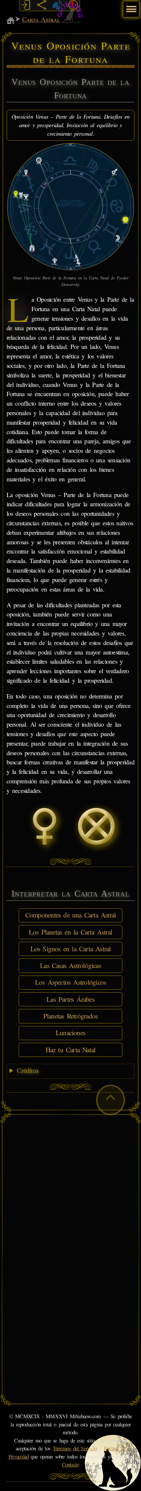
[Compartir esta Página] (41, 5)
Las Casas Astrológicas (70, 965)
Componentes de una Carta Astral (70, 914)
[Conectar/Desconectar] (25, 5)
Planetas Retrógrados (70, 1015)
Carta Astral (41, 19)
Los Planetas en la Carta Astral (70, 932)
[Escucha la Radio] (57, 5)
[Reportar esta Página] (73, 5)
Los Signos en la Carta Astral (70, 948)
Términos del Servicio (75, 1448)
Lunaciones (70, 1032)
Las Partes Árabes (70, 999)
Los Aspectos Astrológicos (70, 982)
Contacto (70, 1464)
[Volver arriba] (110, 1100)
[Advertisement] (70, 1188)
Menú (130, 6)
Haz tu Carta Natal (71, 1049)
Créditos (27, 1071)
